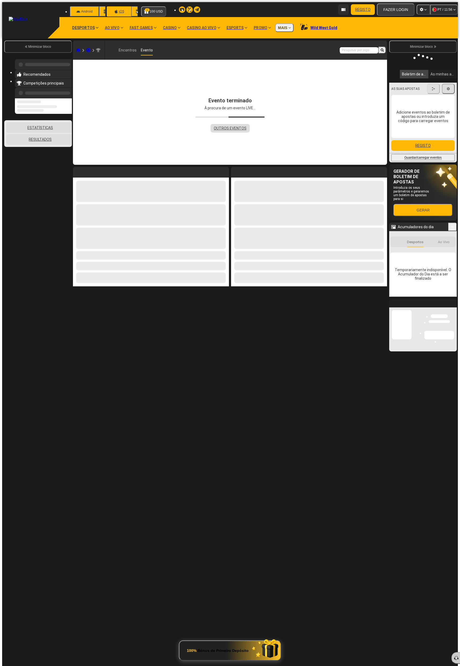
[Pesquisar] (382, 50)
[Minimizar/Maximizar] (452, 263)
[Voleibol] (88, 50)
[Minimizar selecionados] (61, 145)
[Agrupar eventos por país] (67, 145)
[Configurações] (423, 10)
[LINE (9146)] (78, 50)
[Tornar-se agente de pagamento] (343, 9)
